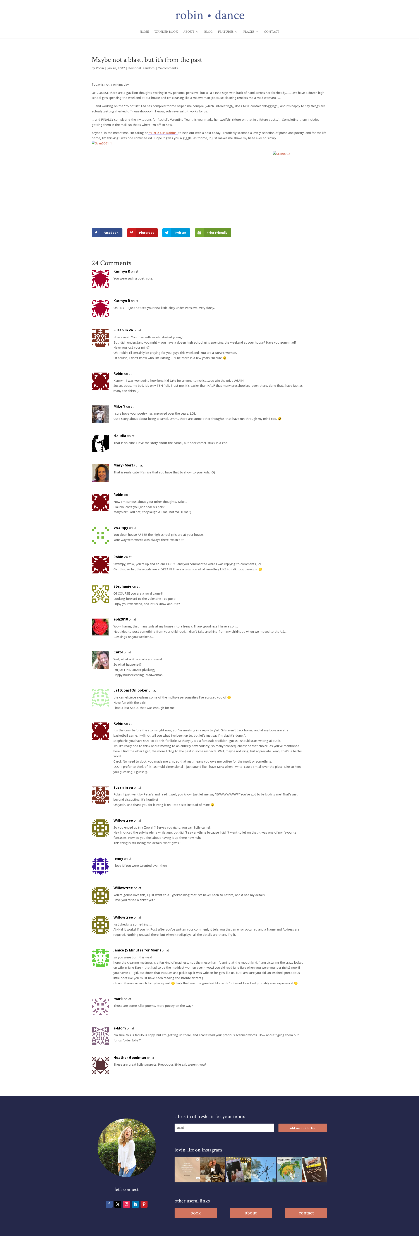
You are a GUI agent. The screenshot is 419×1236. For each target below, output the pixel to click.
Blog (208, 32)
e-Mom (119, 1028)
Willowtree (123, 820)
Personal (134, 68)
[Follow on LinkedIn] (135, 1204)
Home (144, 32)
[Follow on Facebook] (109, 1204)
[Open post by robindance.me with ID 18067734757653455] (263, 1169)
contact (306, 1212)
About (188, 32)
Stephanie (122, 586)
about (251, 1212)
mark (118, 998)
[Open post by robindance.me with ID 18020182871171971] (314, 1169)
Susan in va (123, 330)
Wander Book (166, 32)
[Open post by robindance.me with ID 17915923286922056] (238, 1169)
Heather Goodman (129, 1057)
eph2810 (120, 619)
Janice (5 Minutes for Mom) (137, 950)
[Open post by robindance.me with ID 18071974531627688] (187, 1169)
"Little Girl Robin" (163, 133)
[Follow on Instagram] (126, 1204)
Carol (118, 652)
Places (248, 32)
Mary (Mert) (124, 465)
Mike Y (119, 406)
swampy (120, 527)
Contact (271, 32)
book (196, 1212)
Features (226, 32)
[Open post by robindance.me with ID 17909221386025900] (212, 1169)
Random (149, 68)
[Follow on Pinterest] (144, 1204)
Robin (100, 68)
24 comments (168, 68)
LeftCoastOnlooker (130, 690)
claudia (119, 435)
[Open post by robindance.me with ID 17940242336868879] (289, 1169)
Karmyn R (121, 271)
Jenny (118, 858)
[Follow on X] (117, 1204)
